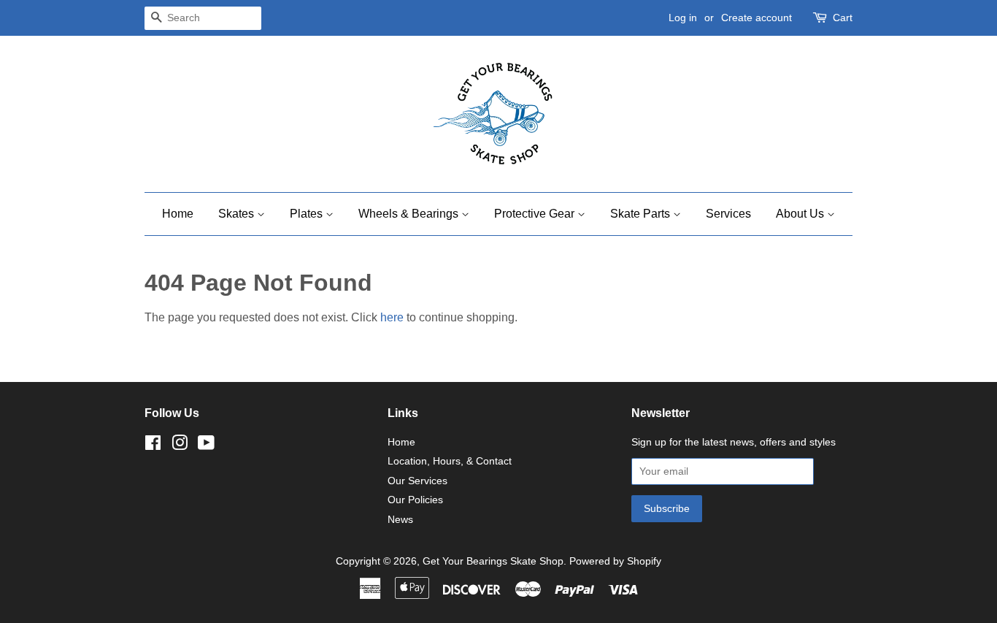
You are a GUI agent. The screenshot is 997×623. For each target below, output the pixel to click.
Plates (308, 213)
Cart (842, 17)
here (392, 317)
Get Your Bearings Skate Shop (493, 561)
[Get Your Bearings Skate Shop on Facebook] (153, 445)
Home (177, 213)
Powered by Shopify (615, 561)
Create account (756, 17)
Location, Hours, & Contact (450, 461)
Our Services (417, 480)
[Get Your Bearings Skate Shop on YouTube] (206, 445)
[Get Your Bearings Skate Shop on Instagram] (180, 445)
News (400, 519)
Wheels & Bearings (409, 213)
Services (728, 213)
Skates (237, 213)
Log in (683, 17)
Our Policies (415, 499)
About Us (801, 213)
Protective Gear (535, 213)
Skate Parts (641, 213)
